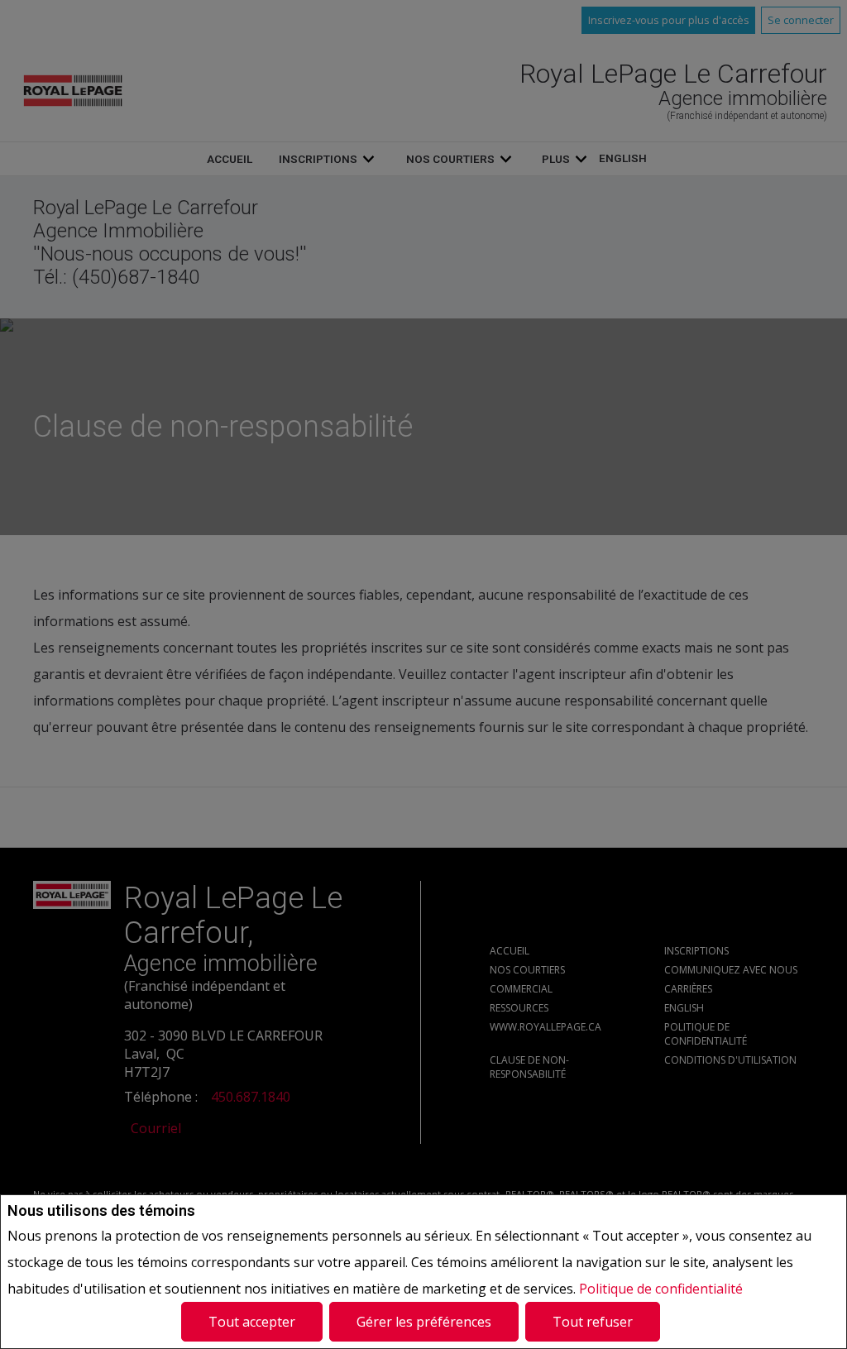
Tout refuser (593, 1322)
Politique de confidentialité (661, 1289)
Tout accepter (251, 1322)
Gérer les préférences (424, 1322)
